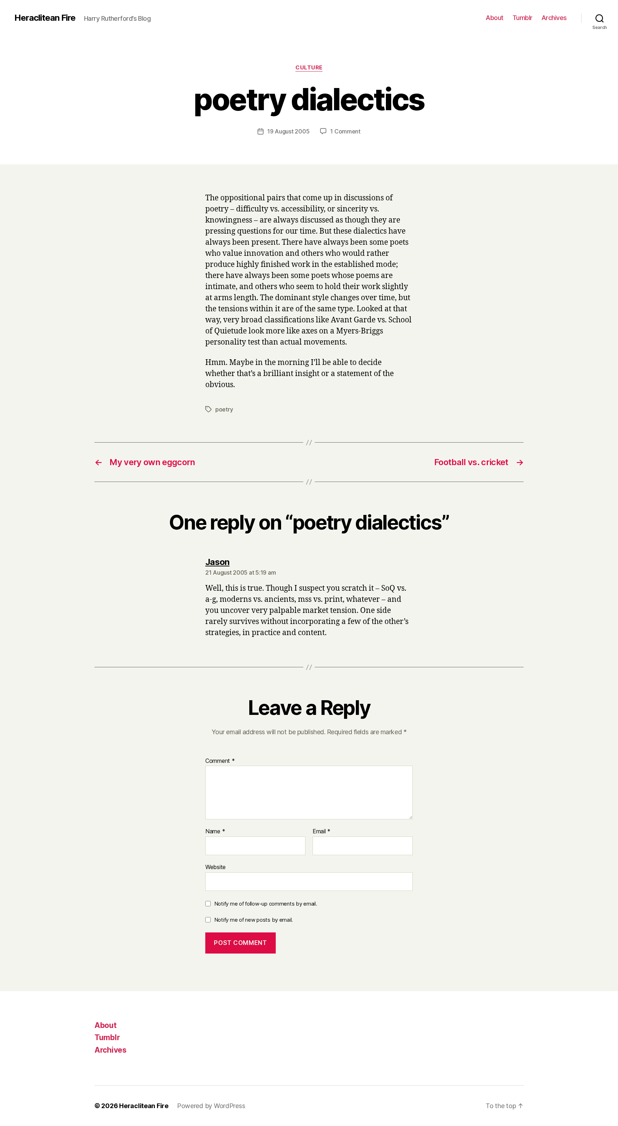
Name (215, 831)
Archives (554, 17)
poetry (224, 409)
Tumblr (522, 17)
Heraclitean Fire (44, 18)
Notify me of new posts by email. (253, 919)
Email (321, 831)
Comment (220, 761)
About (495, 17)
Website (215, 866)
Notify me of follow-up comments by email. (265, 903)
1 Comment (345, 131)
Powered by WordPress (211, 1106)
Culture (309, 67)
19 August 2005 (288, 131)
